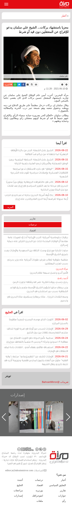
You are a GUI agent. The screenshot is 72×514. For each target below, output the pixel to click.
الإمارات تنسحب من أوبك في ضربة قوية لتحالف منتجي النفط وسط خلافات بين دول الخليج (37, 330)
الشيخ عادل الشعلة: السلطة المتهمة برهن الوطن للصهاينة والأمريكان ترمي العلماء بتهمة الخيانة (38, 161)
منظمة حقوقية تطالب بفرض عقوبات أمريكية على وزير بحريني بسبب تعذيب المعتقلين (37, 261)
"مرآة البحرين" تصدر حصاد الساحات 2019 (38, 409)
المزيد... (9, 207)
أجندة (20, 480)
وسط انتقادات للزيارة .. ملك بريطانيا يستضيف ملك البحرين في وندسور (37, 298)
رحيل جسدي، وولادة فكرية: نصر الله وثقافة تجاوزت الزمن (40, 280)
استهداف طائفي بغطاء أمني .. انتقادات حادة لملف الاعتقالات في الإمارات (36, 349)
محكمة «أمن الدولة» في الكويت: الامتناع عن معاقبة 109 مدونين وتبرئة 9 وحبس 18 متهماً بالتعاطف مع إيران (37, 339)
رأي (64, 500)
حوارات (62, 495)
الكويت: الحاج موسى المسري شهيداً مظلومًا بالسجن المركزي (38, 321)
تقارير (33, 218)
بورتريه (39, 490)
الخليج (9, 312)
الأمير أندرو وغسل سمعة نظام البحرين (49, 270)
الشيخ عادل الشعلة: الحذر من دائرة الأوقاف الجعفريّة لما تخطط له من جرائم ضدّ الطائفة (39, 152)
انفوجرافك (37, 495)
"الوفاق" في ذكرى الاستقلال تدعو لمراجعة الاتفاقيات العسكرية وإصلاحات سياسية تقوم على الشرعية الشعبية (39, 172)
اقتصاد (32, 230)
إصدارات (17, 395)
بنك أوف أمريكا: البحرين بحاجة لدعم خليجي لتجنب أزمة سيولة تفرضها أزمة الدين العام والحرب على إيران (36, 197)
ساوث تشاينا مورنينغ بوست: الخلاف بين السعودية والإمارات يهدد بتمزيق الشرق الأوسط (36, 252)
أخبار (64, 15)
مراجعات (18, 490)
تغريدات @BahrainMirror (55, 382)
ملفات (40, 500)
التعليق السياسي (57, 485)
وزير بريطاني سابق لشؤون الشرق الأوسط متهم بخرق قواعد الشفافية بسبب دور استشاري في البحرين (39, 289)
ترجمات (33, 224)
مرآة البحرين (65, 4)
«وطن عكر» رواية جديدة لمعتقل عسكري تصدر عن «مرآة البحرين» (12, 411)
